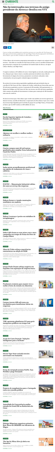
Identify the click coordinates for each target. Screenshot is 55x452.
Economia (5, 4)
